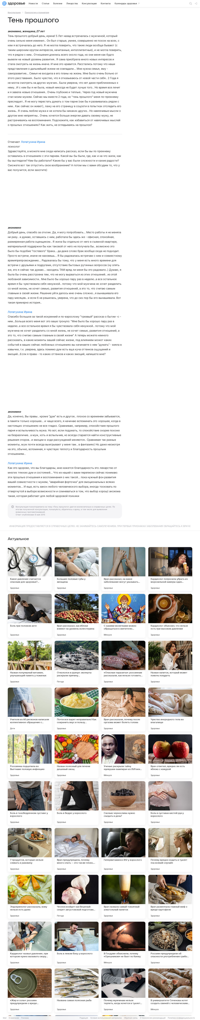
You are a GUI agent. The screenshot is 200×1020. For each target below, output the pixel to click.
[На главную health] (15, 3)
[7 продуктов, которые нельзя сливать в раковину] (30, 850)
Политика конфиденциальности (181, 1018)
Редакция (84, 1018)
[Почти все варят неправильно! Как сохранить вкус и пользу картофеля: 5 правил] (77, 709)
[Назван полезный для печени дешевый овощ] (77, 756)
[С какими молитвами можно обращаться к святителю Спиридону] (123, 616)
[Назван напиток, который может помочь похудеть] (170, 663)
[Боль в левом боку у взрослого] (77, 944)
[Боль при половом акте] (30, 616)
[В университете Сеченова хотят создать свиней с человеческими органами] (170, 990)
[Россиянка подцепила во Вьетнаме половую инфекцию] (30, 756)
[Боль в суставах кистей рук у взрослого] (170, 803)
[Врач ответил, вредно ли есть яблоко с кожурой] (170, 756)
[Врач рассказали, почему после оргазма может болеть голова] (123, 709)
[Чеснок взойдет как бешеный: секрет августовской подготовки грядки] (77, 897)
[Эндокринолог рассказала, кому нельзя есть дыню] (30, 897)
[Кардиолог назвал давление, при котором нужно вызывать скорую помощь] (30, 944)
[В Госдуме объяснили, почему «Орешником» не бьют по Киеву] (123, 944)
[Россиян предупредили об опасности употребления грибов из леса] (170, 944)
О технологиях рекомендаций (152, 1018)
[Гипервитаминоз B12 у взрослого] (123, 850)
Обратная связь (131, 1018)
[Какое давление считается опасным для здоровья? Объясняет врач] (30, 569)
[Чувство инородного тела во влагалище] (170, 709)
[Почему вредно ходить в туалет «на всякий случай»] (170, 850)
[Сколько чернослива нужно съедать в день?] (123, 803)
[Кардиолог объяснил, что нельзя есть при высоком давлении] (170, 616)
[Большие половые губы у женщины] (77, 569)
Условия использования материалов (106, 1018)
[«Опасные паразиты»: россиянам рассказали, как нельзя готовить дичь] (123, 663)
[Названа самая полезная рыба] (77, 990)
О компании (14, 1018)
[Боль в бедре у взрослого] (77, 803)
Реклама (25, 1018)
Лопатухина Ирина (33, 141)
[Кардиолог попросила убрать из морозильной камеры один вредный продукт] (170, 569)
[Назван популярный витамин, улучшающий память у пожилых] (30, 663)
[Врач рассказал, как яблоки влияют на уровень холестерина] (77, 616)
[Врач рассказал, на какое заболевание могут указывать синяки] (123, 569)
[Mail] (4, 3)
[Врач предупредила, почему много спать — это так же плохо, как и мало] (77, 850)
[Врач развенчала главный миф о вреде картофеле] (170, 897)
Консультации (14, 12)
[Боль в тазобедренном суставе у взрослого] (30, 803)
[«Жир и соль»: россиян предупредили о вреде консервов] (30, 990)
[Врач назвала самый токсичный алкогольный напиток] (123, 897)
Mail (4, 1018)
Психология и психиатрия (37, 12)
